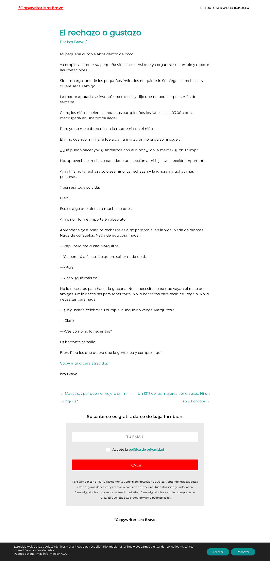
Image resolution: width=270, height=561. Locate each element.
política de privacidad (146, 449)
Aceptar (217, 552)
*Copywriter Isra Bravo (40, 8)
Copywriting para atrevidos (84, 363)
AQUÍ (64, 553)
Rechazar (243, 552)
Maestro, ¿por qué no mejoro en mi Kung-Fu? (93, 394)
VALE (136, 465)
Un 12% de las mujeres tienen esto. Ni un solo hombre (174, 394)
